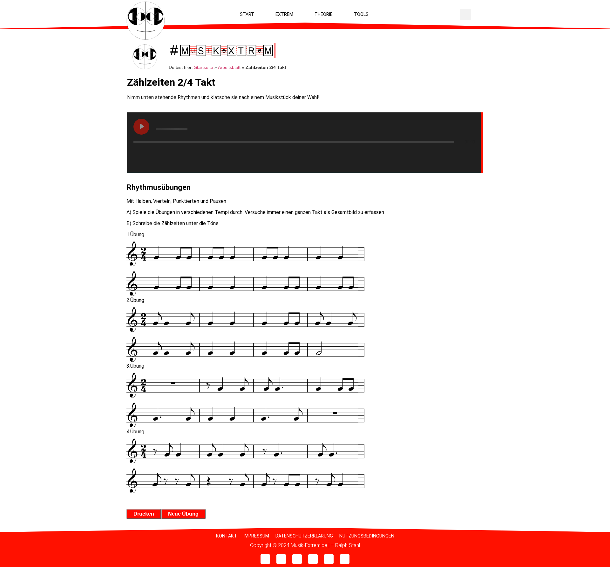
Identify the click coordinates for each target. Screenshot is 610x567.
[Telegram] (313, 559)
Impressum (256, 536)
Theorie (324, 14)
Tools (361, 14)
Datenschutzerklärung (304, 536)
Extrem (284, 14)
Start (247, 14)
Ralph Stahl (347, 545)
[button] (465, 14)
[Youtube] (265, 559)
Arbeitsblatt (229, 67)
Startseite (203, 67)
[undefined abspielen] (141, 127)
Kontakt (226, 536)
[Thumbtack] (344, 559)
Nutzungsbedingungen (366, 536)
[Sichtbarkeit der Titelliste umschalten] (469, 154)
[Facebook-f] (281, 559)
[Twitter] (329, 559)
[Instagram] (297, 559)
